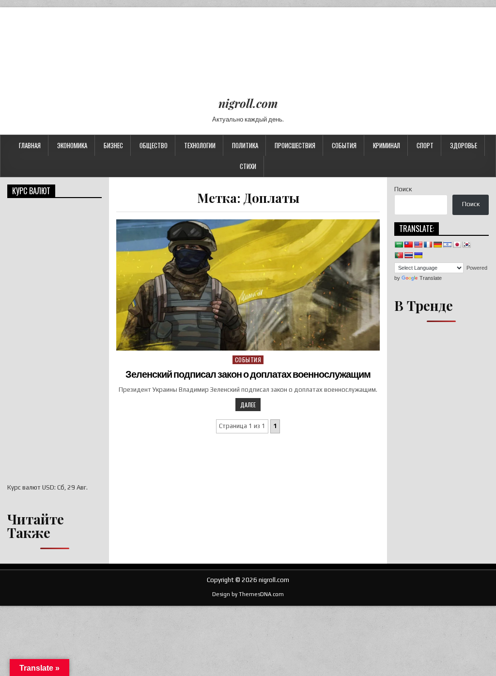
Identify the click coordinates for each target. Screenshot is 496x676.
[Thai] (408, 255)
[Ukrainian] (418, 255)
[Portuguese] (398, 255)
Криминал (386, 145)
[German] (437, 244)
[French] (427, 244)
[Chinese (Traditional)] (408, 244)
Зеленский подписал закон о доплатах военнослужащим (248, 374)
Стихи (248, 166)
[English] (418, 244)
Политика (245, 145)
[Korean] (466, 244)
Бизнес (113, 145)
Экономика (72, 145)
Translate (430, 278)
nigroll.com (248, 103)
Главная (30, 145)
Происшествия (295, 145)
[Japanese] (456, 244)
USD (48, 487)
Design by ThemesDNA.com (248, 594)
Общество (154, 145)
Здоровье (463, 145)
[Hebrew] (447, 244)
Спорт (425, 145)
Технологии (200, 145)
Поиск (403, 189)
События (344, 145)
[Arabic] (398, 244)
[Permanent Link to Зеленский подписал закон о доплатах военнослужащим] (247, 285)
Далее (248, 404)
